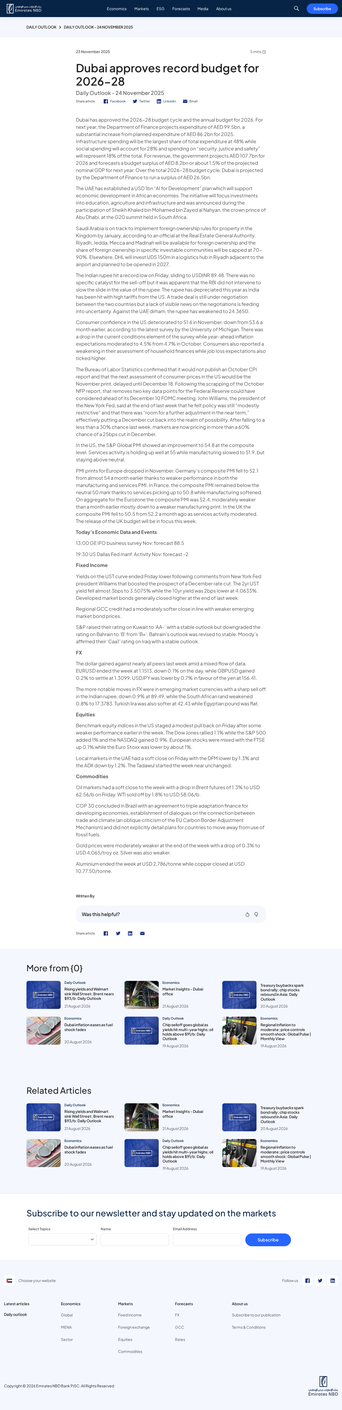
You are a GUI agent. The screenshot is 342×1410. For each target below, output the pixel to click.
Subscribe (322, 8)
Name (106, 1229)
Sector (67, 1339)
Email (193, 101)
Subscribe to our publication (256, 1314)
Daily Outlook (41, 27)
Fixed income (130, 1314)
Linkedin (169, 101)
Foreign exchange (134, 1327)
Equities (125, 1339)
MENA (66, 1327)
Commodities (130, 1351)
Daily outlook (15, 1314)
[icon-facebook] (106, 933)
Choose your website (37, 1280)
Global (67, 1314)
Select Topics (39, 1229)
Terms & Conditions (249, 1327)
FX (177, 1314)
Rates (180, 1339)
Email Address (185, 1229)
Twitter (144, 101)
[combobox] (62, 1239)
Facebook (118, 101)
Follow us (290, 1280)
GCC (179, 1327)
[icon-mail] (142, 933)
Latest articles (16, 1303)
